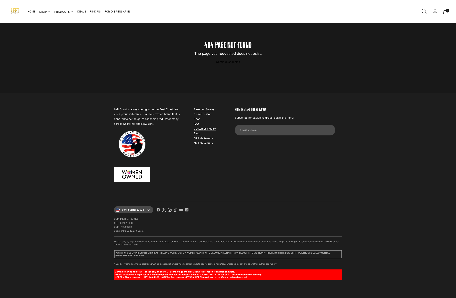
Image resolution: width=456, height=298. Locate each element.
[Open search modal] (424, 12)
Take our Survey (204, 109)
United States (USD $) (133, 209)
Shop (197, 119)
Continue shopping (228, 62)
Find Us (95, 11)
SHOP (43, 11)
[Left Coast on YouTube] (181, 210)
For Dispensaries (118, 11)
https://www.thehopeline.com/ (231, 277)
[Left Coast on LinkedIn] (187, 210)
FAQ (196, 123)
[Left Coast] (15, 12)
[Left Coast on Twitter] (164, 210)
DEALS (81, 11)
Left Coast (138, 230)
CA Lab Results (203, 138)
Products (62, 11)
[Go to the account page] (435, 12)
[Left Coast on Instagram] (170, 210)
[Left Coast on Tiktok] (175, 210)
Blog (197, 133)
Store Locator (202, 114)
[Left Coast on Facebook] (158, 210)
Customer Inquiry (205, 128)
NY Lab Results (203, 143)
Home (31, 11)
